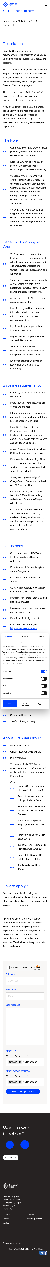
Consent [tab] (8, 637)
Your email (11, 989)
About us (6, 1215)
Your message (13, 1005)
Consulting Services (34, 1219)
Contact (6, 1223)
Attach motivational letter (18, 1071)
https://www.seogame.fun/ (23, 628)
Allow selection (25, 704)
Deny (40, 704)
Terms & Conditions (35, 1249)
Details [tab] (25, 637)
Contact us (10, 1157)
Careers (6, 1219)
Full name (10, 974)
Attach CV (11, 1051)
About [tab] (41, 637)
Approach (30, 1215)
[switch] (44, 679)
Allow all (9, 704)
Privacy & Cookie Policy (16, 1249)
